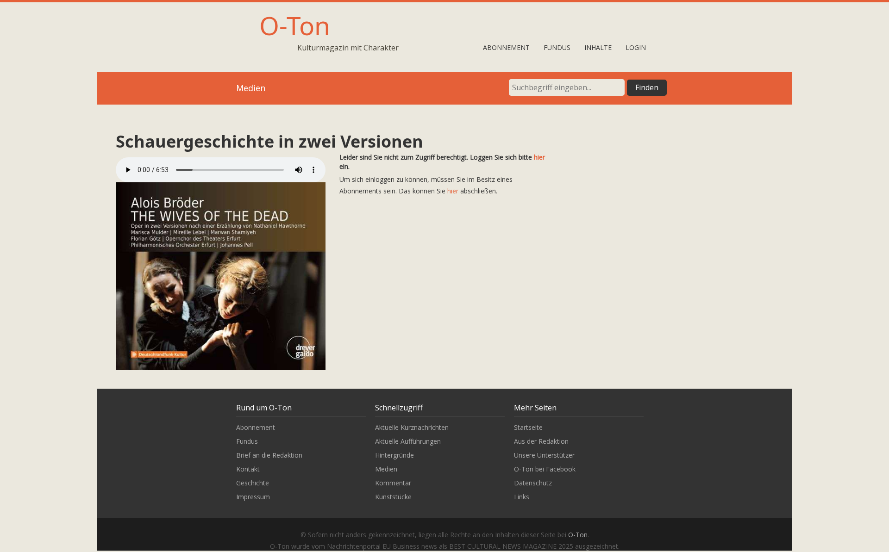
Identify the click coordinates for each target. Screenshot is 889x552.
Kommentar (393, 482)
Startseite (528, 427)
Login (636, 47)
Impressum (253, 496)
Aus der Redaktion (541, 441)
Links (521, 496)
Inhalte (598, 47)
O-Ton (294, 25)
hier (539, 157)
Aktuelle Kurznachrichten (412, 427)
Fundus (557, 47)
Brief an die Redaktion (269, 455)
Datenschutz (533, 482)
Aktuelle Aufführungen (408, 441)
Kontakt (248, 469)
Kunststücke (393, 496)
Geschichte (252, 482)
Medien (386, 469)
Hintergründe (394, 455)
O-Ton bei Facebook (545, 469)
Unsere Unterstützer (544, 455)
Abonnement (506, 47)
